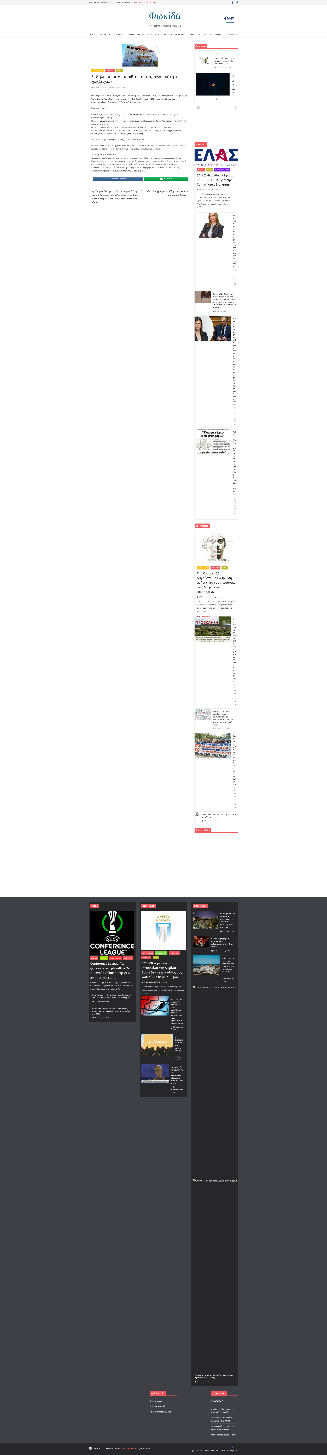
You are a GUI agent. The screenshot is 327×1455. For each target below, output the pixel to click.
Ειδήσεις (231, 34)
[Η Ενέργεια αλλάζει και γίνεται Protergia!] (157, 1048)
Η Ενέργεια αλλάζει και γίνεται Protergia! (179, 1044)
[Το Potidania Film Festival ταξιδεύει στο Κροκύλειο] (197, 818)
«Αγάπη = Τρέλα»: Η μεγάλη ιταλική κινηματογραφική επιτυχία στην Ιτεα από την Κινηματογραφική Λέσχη (223, 718)
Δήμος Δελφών (97, 71)
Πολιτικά (201, 170)
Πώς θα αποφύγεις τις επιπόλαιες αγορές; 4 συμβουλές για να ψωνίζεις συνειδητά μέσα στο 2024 (111, 1011)
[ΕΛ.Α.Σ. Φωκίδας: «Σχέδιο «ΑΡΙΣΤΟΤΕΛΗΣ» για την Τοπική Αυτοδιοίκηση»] (216, 157)
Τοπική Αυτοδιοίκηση (173, 34)
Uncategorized (147, 953)
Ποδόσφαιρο (128, 958)
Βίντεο (207, 34)
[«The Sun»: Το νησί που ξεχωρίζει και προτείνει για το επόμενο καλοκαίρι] (206, 969)
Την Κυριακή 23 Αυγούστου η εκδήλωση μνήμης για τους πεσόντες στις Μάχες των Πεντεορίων (216, 582)
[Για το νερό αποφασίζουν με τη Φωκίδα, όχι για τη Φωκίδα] (213, 251)
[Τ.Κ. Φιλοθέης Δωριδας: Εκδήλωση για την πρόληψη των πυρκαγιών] (213, 661)
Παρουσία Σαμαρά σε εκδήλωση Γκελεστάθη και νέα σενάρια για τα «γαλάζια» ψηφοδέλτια (234, 361)
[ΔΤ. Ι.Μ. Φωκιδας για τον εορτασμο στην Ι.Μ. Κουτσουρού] (213, 91)
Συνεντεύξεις (194, 34)
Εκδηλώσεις (110, 71)
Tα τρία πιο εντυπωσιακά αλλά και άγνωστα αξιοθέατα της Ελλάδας (214, 1376)
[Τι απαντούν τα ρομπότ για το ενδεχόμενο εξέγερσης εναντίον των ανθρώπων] (155, 1079)
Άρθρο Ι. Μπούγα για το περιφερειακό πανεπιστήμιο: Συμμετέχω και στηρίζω (234, 464)
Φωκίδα (165, 15)
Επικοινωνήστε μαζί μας (160, 1412)
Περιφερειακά (134, 34)
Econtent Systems (126, 1448)
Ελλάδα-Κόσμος (115, 958)
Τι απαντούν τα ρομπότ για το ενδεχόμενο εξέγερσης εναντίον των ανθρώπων (177, 1075)
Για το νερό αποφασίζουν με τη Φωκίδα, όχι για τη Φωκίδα (234, 241)
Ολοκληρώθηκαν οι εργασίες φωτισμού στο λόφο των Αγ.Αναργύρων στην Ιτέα (227, 920)
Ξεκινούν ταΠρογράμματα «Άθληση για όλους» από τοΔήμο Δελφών (164, 193)
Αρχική (93, 34)
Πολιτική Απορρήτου (159, 1406)
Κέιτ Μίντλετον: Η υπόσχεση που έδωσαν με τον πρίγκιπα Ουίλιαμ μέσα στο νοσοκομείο (111, 996)
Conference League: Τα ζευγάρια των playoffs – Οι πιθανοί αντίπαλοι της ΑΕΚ (110, 968)
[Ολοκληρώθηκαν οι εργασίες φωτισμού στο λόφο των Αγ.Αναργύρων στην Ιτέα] (205, 922)
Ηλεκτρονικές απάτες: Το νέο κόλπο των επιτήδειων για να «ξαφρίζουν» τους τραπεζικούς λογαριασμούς (177, 1011)
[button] (122, 34)
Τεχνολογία (146, 958)
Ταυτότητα (105, 34)
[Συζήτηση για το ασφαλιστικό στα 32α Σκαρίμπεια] (213, 771)
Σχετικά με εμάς (156, 1401)
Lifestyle (94, 958)
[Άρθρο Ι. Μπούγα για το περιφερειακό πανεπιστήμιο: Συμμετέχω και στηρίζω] (213, 474)
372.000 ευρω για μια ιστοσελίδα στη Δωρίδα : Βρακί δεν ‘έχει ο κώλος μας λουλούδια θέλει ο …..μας (161, 970)
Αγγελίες (219, 34)
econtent (112, 87)
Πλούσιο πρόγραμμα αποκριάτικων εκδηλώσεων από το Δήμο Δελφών (222, 942)
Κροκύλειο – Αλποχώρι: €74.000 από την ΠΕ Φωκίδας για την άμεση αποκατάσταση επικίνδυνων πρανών (225, 65)
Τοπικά (117, 34)
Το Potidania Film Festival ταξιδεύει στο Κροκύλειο (219, 815)
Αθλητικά (151, 34)
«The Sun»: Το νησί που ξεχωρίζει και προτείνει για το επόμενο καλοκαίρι (228, 965)
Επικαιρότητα (174, 953)
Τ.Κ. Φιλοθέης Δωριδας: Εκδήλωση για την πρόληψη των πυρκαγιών (234, 650)
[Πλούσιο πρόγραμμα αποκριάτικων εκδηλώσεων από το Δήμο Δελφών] (201, 945)
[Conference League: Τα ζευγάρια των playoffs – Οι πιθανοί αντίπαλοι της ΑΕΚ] (112, 933)
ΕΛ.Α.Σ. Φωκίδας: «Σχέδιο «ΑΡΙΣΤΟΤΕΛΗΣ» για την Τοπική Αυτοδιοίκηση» (215, 180)
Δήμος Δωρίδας (161, 953)
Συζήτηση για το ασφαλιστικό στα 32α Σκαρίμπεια (234, 760)
